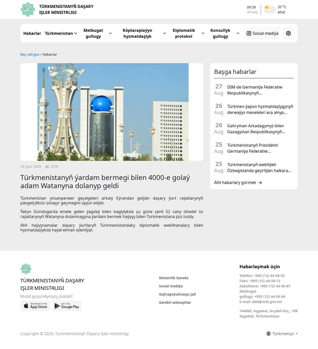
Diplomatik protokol (184, 33)
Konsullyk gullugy (220, 33)
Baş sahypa (30, 54)
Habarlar (32, 33)
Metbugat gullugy (93, 33)
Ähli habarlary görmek (235, 182)
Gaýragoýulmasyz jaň (177, 294)
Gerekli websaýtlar (175, 302)
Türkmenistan (59, 33)
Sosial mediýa (265, 33)
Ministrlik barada (173, 277)
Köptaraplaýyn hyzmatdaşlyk (137, 33)
